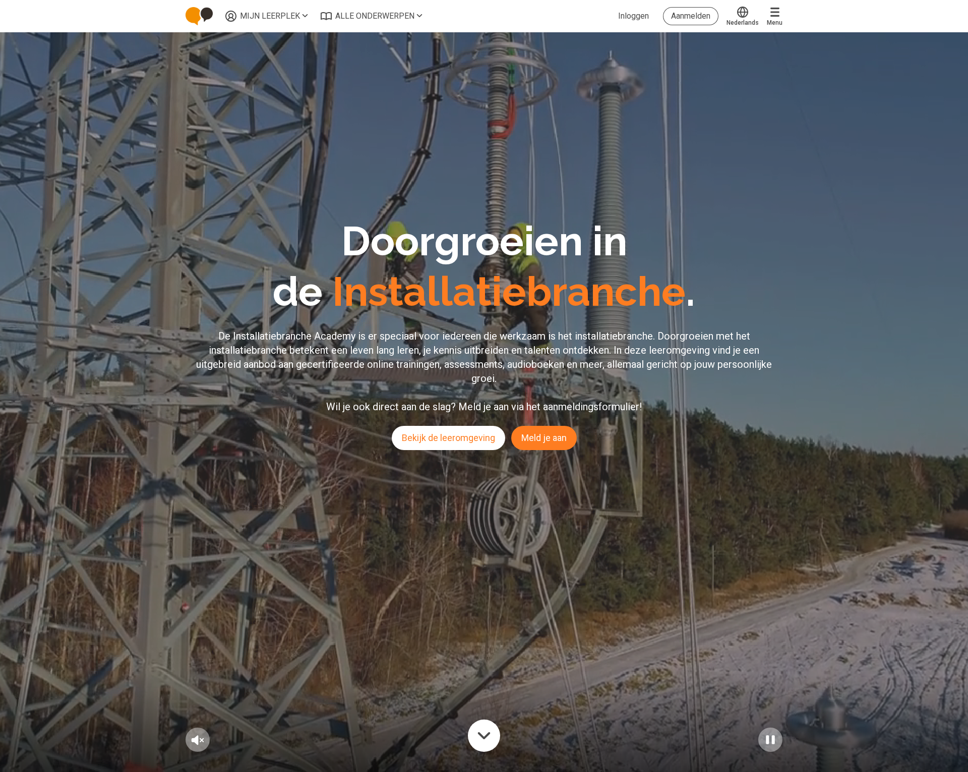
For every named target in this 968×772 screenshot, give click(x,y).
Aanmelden (690, 16)
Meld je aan (544, 437)
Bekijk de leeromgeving (448, 437)
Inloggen (633, 16)
